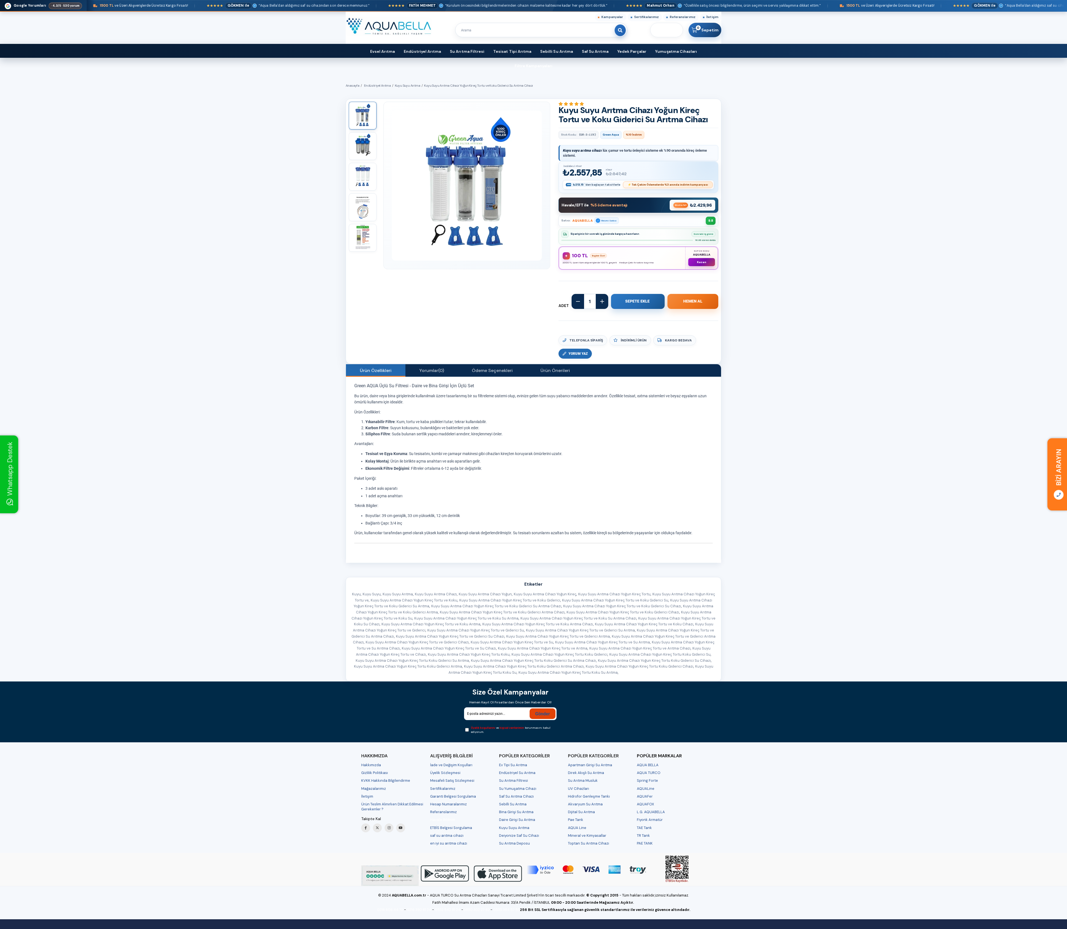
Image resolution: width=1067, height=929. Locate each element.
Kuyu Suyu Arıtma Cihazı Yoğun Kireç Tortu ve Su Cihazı (449, 648)
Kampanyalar (612, 17)
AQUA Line (577, 827)
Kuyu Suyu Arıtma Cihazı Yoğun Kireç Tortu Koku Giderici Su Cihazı (654, 660)
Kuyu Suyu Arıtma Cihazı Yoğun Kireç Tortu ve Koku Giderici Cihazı (623, 612)
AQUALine (645, 788)
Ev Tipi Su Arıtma (513, 765)
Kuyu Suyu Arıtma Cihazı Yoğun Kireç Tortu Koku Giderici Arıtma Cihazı (524, 666)
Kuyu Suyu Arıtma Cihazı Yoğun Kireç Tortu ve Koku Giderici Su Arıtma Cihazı (496, 606)
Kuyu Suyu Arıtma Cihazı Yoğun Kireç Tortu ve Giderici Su (475, 630)
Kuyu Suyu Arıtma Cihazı (436, 594)
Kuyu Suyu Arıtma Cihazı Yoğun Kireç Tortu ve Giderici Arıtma (558, 636)
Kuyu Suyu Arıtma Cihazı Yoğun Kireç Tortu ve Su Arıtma (602, 642)
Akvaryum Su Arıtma (585, 804)
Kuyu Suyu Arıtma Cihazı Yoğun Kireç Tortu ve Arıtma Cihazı (639, 648)
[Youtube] (400, 827)
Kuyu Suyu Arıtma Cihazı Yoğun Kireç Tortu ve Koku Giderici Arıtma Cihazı (502, 612)
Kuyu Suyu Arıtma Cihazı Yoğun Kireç (545, 594)
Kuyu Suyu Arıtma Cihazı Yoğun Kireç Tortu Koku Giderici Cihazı (639, 666)
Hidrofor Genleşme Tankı (589, 796)
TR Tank (643, 835)
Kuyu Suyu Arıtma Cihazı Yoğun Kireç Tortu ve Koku (414, 600)
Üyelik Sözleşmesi (445, 772)
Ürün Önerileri (555, 370)
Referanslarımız (682, 17)
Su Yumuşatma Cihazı (517, 788)
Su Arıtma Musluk (583, 780)
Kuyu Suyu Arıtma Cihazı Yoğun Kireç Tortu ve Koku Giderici (509, 600)
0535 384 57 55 (506, 909)
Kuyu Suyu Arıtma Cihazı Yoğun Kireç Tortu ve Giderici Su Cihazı (450, 636)
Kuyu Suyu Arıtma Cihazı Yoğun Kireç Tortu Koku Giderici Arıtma (408, 666)
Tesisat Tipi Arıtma (512, 51)
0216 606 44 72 (390, 909)
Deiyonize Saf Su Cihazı (519, 835)
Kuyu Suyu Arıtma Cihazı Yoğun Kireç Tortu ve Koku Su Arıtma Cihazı (578, 618)
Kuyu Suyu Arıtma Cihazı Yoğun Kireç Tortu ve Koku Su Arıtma (466, 618)
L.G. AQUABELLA (651, 812)
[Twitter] (377, 827)
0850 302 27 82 (476, 909)
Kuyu (356, 594)
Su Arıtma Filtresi (467, 51)
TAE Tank (644, 827)
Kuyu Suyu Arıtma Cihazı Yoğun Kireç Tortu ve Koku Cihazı (644, 624)
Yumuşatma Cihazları (676, 51)
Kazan (701, 262)
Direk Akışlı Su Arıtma (586, 772)
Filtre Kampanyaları (534, 65)
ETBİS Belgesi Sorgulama (451, 827)
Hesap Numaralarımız (448, 804)
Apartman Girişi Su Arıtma (590, 765)
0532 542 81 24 (447, 909)
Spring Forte (647, 780)
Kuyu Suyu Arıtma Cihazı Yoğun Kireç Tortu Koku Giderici (559, 654)
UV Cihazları (578, 788)
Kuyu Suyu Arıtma (398, 594)
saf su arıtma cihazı (446, 835)
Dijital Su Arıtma (581, 812)
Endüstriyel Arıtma (422, 51)
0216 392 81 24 (419, 909)
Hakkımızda (371, 765)
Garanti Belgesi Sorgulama (453, 796)
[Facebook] (365, 827)
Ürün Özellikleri (376, 370)
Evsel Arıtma (382, 51)
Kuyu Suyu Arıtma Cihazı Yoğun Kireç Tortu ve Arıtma (542, 648)
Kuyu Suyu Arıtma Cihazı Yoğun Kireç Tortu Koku (469, 654)
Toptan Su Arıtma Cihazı (588, 843)
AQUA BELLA (648, 765)
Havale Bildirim (442, 819)
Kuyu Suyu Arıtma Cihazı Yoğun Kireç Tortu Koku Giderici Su (659, 654)
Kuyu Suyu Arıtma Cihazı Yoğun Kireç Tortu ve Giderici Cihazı (417, 642)
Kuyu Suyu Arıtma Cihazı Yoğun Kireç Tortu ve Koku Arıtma (431, 624)
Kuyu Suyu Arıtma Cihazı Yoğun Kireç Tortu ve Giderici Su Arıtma (580, 630)
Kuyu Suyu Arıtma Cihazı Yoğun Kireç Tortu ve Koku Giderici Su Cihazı (622, 606)
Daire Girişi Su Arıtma (517, 819)
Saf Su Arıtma (595, 51)
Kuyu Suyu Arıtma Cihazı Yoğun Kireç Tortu (614, 594)
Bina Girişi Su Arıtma (516, 812)
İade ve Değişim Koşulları (451, 765)
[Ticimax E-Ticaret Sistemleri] (534, 925)
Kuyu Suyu (372, 594)
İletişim (712, 17)
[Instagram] (389, 827)
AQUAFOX (645, 804)
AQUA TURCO (648, 772)
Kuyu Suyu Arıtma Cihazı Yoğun (485, 594)
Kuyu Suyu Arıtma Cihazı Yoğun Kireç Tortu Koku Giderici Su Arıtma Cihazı (533, 660)
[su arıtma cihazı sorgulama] (677, 869)
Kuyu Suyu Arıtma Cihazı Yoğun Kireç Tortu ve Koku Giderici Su (615, 600)
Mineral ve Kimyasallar (587, 835)
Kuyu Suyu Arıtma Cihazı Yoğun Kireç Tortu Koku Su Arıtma (568, 672)
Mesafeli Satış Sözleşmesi (452, 780)
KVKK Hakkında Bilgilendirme (385, 780)
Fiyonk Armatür (650, 819)
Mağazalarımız (373, 788)
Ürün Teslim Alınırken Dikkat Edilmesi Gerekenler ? (392, 806)
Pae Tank (575, 819)
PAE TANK (645, 843)
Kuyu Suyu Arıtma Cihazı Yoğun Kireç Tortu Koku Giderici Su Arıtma (412, 660)
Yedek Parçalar (632, 51)
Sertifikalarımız (646, 17)
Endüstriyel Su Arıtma (517, 772)
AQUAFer (645, 796)
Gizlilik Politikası (374, 772)
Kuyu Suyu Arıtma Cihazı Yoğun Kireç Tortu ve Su (512, 642)
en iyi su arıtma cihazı (448, 843)
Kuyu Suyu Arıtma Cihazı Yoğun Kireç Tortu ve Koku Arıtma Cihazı (537, 624)
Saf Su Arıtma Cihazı (516, 796)
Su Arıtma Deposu (514, 843)
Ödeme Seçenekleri (492, 370)
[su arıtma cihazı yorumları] (390, 875)
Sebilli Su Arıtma (556, 51)
